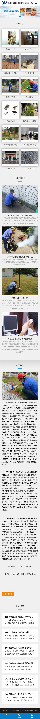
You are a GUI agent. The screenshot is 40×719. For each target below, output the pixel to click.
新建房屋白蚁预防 (10, 73)
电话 (19, 717)
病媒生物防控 (10, 97)
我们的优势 (20, 178)
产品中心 (20, 24)
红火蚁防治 (29, 97)
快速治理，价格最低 (20, 298)
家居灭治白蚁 (10, 49)
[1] (20, 12)
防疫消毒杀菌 (10, 169)
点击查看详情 (7, 594)
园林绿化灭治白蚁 (29, 121)
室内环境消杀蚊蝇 (29, 145)
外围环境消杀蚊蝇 (10, 145)
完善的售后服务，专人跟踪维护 (20, 339)
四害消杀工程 (10, 121)
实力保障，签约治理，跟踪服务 (20, 215)
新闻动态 (20, 606)
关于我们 (20, 365)
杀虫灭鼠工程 (29, 73)
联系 (32, 717)
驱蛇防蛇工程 (29, 169)
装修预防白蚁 (29, 49)
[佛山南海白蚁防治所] (17, 3)
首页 (6, 717)
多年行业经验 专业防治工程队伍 (20, 257)
